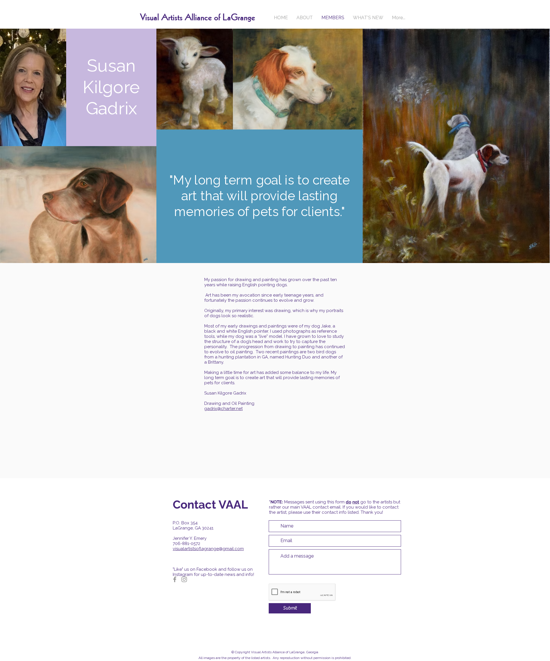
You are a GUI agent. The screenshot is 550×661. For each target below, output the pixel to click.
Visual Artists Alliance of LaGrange (197, 18)
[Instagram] (184, 579)
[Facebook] (174, 579)
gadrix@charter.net (223, 408)
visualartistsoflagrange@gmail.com (208, 548)
